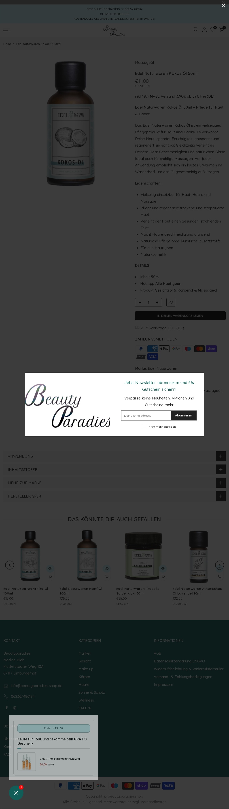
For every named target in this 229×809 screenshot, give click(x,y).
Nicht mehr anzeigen (162, 426)
